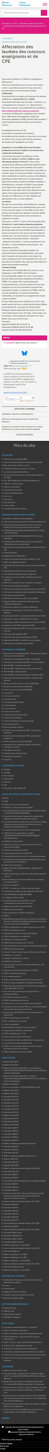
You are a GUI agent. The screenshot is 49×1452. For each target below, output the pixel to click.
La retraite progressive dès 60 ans (16, 472)
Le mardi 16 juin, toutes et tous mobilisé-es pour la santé (25, 952)
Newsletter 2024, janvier (13, 1233)
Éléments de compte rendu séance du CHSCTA (21, 970)
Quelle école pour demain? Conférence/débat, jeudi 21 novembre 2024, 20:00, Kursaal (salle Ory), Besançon (24, 1383)
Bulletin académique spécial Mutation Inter (20, 1143)
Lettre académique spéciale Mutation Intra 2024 (21, 1229)
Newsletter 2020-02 (11, 1134)
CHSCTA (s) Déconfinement (14, 949)
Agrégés (7, 769)
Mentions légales (6, 1443)
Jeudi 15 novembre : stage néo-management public (23, 1333)
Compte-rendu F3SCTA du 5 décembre (18, 1030)
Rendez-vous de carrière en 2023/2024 (18, 686)
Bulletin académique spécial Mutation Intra (20, 1156)
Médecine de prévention (13, 865)
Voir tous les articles (24, 435)
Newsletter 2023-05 (11, 1220)
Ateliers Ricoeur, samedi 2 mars (15, 1370)
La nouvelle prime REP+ (12, 976)
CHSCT (6, 916)
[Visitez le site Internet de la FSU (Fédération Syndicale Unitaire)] (24, 1432)
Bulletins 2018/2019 (11, 1115)
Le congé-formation (11, 724)
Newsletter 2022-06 (11, 1204)
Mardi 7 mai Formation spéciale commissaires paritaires (25, 1355)
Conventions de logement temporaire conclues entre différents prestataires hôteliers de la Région (23, 817)
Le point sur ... (9, 499)
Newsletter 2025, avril (12, 1251)
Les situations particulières (14, 702)
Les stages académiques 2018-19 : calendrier (20, 1327)
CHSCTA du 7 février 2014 (13, 841)
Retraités (7, 782)
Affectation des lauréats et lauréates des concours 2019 (24, 589)
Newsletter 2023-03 (11, 1214)
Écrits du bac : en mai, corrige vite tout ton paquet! (23, 1003)
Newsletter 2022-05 (11, 1190)
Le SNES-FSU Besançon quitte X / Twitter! (19, 469)
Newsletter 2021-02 (11, 1153)
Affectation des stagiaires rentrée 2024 (18, 643)
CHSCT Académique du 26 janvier (16, 1000)
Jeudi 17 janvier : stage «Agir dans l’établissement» (23, 1342)
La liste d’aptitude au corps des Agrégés (19, 721)
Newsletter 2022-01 (11, 1174)
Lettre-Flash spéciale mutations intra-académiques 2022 (25, 1181)
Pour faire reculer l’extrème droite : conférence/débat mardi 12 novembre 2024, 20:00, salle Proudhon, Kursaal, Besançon (24, 1376)
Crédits (3, 1449)
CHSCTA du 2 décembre (12, 961)
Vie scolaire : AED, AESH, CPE (15, 788)
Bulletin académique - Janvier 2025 (17, 1245)
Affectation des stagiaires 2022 (15, 634)
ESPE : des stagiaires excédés (15, 562)
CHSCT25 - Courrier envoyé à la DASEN (18, 807)
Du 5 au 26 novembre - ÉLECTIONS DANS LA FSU (22, 1087)
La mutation (8, 693)
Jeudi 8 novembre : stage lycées (15, 1330)
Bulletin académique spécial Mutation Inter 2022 (22, 1168)
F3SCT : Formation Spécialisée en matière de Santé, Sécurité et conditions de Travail (23, 1047)
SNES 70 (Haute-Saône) (12, 1314)
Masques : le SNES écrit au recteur (16, 958)
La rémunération (10, 705)
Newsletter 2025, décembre (14, 1267)
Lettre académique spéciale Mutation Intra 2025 (21, 1248)
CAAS (6, 801)
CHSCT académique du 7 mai (14, 930)
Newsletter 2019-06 (11, 1112)
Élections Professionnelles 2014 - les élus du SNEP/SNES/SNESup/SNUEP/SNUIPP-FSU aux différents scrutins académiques (25, 1078)
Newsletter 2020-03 (11, 1131)
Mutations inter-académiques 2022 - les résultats (22, 659)
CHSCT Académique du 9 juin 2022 (16, 1018)
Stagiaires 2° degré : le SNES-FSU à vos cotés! (21, 619)
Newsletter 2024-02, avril (13, 1236)
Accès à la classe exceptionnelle (15, 715)
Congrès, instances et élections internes (19, 1295)
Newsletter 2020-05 (11, 1140)
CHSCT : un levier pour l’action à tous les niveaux (22, 888)
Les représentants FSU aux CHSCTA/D (18, 853)
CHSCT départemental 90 (13, 909)
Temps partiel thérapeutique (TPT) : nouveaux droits (23, 980)
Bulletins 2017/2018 (11, 1093)
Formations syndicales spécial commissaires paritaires (24, 1352)
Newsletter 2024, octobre (13, 1239)
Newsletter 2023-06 (11, 1226)
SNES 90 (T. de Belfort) (12, 1317)
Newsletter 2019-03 (11, 1103)
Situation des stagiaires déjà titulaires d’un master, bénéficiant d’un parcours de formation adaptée (22, 428)
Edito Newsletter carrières (13, 727)
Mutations (7, 760)
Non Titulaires (9, 776)
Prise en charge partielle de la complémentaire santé (23, 983)
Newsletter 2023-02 (11, 1211)
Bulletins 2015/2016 (11, 1084)
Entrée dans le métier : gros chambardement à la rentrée (25, 616)
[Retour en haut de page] (43, 1446)
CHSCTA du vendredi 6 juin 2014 (16, 850)
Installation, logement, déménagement (17, 414)
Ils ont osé (7, 496)
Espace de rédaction (26, 1434)
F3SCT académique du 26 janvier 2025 (18, 1052)
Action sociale (9, 505)
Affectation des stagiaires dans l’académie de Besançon (20, 420)
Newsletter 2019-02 (11, 1100)
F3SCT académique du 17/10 (14, 1033)
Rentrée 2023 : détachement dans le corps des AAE (23, 668)
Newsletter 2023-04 (11, 1217)
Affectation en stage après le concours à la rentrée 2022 (24, 622)
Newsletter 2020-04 (11, 1137)
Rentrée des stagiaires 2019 (14, 595)
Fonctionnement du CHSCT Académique (19, 913)
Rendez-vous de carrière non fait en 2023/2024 (21, 683)
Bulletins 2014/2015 (11, 1065)
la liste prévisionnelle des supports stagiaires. (23, 109)
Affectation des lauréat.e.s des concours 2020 (21, 598)
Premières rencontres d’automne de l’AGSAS (20, 933)
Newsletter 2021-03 (11, 1162)
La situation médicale (12, 696)
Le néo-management (11, 1024)
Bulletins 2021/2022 (11, 1165)
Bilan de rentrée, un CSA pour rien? (17, 465)
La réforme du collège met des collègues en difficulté (23, 891)
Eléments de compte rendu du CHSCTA (18, 906)
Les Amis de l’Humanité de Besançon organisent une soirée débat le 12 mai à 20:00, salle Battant (23, 1410)
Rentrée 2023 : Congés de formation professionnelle (23, 675)
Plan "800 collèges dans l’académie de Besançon (21, 480)
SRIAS (6, 798)
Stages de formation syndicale (15, 1292)
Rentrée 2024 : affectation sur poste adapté (20, 1027)
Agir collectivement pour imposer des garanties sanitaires (25, 946)
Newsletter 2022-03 (11, 1184)
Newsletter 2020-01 (11, 1128)
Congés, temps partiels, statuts (15, 753)
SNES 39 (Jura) (9, 1311)
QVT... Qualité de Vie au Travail (15, 1021)
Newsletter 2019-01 (11, 1097)
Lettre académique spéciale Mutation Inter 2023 (21, 1201)
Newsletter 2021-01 (11, 1150)
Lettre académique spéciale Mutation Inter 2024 (21, 1223)
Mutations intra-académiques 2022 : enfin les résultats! (24, 662)
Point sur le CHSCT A (11, 885)
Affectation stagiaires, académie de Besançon (21, 607)
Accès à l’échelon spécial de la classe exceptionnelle (23, 462)
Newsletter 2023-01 (11, 1208)
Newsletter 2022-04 (11, 1187)
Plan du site (4, 1446)
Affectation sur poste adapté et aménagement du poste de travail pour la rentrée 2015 (24, 860)
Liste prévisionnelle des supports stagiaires (20, 574)
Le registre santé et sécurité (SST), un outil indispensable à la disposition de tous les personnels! (25, 1008)
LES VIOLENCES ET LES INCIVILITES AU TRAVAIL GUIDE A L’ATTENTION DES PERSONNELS (25, 812)
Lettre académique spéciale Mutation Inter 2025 (21, 1264)
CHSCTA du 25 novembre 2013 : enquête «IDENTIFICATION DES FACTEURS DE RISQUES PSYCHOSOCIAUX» (22, 836)
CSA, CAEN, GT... (10, 502)
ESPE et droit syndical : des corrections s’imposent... (23, 583)
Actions (7, 1286)
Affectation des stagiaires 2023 (15, 459)
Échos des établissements (13, 493)
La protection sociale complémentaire (18, 1043)
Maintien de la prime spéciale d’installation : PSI (22, 559)
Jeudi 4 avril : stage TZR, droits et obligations (21, 1349)
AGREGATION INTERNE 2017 (15, 556)
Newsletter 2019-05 (11, 1109)
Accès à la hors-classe (12, 711)
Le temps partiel (10, 699)
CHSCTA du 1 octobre (12, 955)
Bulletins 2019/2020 (11, 1125)
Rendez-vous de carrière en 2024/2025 (18, 690)
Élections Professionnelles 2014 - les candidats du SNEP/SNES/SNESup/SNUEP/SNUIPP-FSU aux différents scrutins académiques (25, 1070)
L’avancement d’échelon (13, 718)
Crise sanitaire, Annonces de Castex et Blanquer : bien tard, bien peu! (24, 966)
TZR (5, 785)
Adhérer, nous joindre (12, 487)
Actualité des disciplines (13, 490)
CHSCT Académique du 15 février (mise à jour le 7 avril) (24, 927)
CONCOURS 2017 (10, 553)
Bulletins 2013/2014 (11, 1062)
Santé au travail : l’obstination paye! (17, 1037)
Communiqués (9, 1289)
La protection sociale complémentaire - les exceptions (24, 1040)
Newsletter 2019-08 (11, 1121)
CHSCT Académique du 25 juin (15, 973)
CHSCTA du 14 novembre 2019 (15, 940)
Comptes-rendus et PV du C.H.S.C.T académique (22, 830)
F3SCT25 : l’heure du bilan (13, 484)
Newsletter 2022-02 (11, 1178)
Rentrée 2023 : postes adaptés (15, 672)
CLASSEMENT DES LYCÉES (14, 898)
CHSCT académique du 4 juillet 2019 (17, 936)
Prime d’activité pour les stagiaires (17, 586)
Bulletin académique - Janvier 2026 (17, 1270)
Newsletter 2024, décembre (14, 1242)
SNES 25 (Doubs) (10, 1308)
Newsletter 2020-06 (11, 1146)
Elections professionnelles (13, 1298)
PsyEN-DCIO (8, 779)
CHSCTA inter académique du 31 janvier (19, 943)
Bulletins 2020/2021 (11, 1159)
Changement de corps (12, 750)
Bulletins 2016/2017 (11, 1090)
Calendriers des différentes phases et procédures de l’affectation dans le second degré (23, 543)
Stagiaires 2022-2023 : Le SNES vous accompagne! (22, 640)
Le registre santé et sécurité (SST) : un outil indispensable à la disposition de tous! (19, 902)
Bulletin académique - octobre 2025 (17, 1261)
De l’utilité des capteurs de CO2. (16, 997)
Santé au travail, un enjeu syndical (16, 804)
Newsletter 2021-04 (11, 1171)
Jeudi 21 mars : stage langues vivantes (18, 1345)
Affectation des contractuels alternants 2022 (20, 637)
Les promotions (10, 708)
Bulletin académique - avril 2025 (15, 1254)
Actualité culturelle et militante (15, 509)
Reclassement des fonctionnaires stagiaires (20, 571)
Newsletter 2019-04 (11, 1106)
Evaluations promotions (13, 756)
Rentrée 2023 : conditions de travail (17, 665)
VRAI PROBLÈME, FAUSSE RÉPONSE (18, 894)
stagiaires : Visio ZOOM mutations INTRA (19, 625)
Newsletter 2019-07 (11, 1118)
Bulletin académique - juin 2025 (15, 1257)
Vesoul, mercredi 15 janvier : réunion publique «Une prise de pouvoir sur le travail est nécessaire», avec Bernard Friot (25, 1390)
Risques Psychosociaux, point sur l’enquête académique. (25, 856)
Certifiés (7, 773)
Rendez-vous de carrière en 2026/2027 (18, 741)
